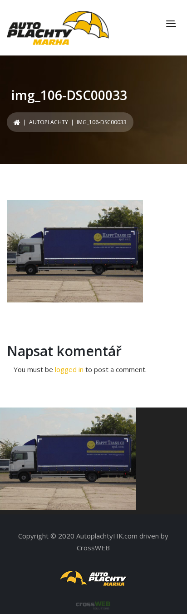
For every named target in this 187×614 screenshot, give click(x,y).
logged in (69, 369)
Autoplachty (48, 122)
